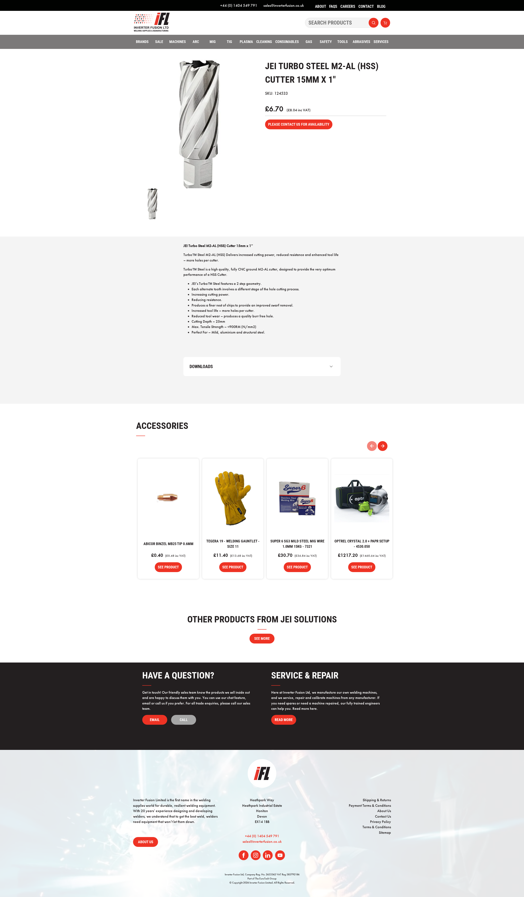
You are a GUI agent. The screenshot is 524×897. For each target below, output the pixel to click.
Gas (309, 42)
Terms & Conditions (377, 827)
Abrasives (361, 42)
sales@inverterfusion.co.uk (283, 5)
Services (381, 42)
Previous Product (372, 446)
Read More (284, 720)
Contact (366, 6)
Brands (142, 42)
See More (262, 639)
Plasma (246, 42)
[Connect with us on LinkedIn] (268, 855)
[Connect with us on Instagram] (256, 855)
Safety (326, 42)
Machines (177, 42)
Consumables (287, 42)
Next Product (382, 446)
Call (184, 720)
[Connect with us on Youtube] (280, 855)
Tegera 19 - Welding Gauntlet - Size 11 (232, 498)
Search (373, 23)
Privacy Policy (380, 821)
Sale (159, 42)
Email (155, 720)
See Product (168, 567)
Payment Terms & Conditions (370, 805)
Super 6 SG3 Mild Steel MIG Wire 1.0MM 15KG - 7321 (297, 498)
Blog (381, 6)
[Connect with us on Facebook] (243, 855)
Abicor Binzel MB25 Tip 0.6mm (168, 498)
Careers (347, 6)
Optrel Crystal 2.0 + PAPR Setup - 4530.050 (361, 498)
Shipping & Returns (377, 800)
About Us (320, 9)
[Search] (342, 23)
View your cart (385, 23)
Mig (213, 42)
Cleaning (264, 42)
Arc (196, 42)
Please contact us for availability (298, 124)
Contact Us (383, 816)
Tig (229, 42)
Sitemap (385, 832)
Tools (342, 42)
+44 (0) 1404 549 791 (238, 5)
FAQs (333, 6)
